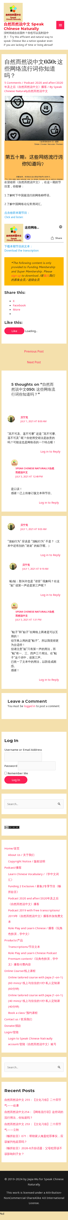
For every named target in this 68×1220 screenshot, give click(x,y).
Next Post (34, 362)
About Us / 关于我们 (21, 855)
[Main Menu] (60, 25)
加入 (46, 276)
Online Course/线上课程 (20, 971)
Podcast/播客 (13, 867)
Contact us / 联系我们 (18, 1019)
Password (10, 766)
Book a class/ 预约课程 (23, 1013)
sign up (16, 276)
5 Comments (12, 82)
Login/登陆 (11, 1032)
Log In (16, 780)
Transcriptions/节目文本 (24, 947)
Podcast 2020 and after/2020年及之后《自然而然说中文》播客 (33, 85)
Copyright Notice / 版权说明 (26, 861)
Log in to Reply (50, 451)
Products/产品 (13, 940)
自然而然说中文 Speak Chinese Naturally (24, 26)
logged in (29, 706)
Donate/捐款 (12, 1026)
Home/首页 (11, 848)
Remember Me (18, 773)
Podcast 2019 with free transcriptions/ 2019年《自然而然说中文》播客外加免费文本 (35, 915)
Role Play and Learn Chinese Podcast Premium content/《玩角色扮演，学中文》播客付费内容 (33, 958)
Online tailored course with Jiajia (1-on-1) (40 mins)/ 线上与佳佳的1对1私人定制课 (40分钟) (35, 1000)
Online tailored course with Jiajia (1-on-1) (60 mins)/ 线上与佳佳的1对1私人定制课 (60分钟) (35, 983)
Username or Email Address (23, 750)
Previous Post (34, 351)
